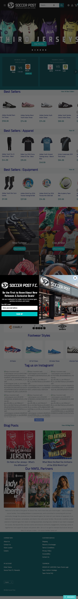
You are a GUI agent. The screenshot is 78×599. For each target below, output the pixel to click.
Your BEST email (6, 304)
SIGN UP (19, 314)
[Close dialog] (75, 278)
